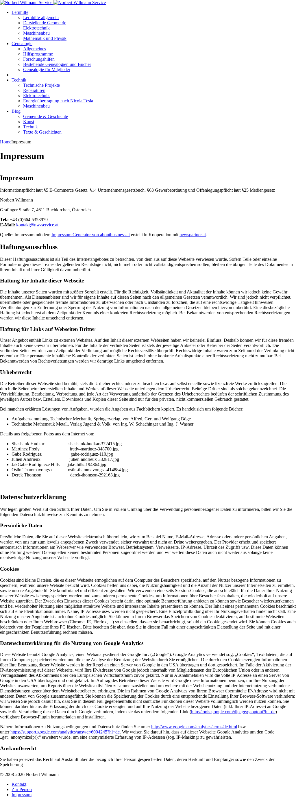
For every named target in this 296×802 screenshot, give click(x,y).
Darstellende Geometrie (44, 22)
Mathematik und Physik (44, 38)
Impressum (22, 794)
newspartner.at (193, 234)
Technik (19, 79)
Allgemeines (34, 48)
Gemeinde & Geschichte (45, 116)
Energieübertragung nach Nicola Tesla (58, 100)
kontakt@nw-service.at (37, 224)
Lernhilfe (20, 12)
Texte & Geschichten (42, 132)
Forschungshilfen (39, 59)
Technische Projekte (41, 85)
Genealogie (22, 43)
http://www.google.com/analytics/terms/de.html (194, 726)
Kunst (28, 121)
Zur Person (22, 789)
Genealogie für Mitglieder (46, 69)
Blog (16, 111)
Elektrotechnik (36, 27)
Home (5, 141)
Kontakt (19, 784)
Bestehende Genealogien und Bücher (57, 64)
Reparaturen (34, 90)
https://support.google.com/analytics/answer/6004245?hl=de (65, 731)
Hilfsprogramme (38, 53)
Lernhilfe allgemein (41, 17)
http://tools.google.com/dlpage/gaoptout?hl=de (233, 711)
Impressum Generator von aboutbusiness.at (90, 234)
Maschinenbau (36, 33)
